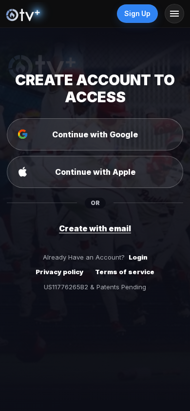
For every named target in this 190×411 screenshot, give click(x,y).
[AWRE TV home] (32, 13)
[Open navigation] (174, 13)
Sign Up (137, 13)
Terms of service (124, 272)
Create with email (95, 228)
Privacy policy (59, 272)
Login (138, 257)
